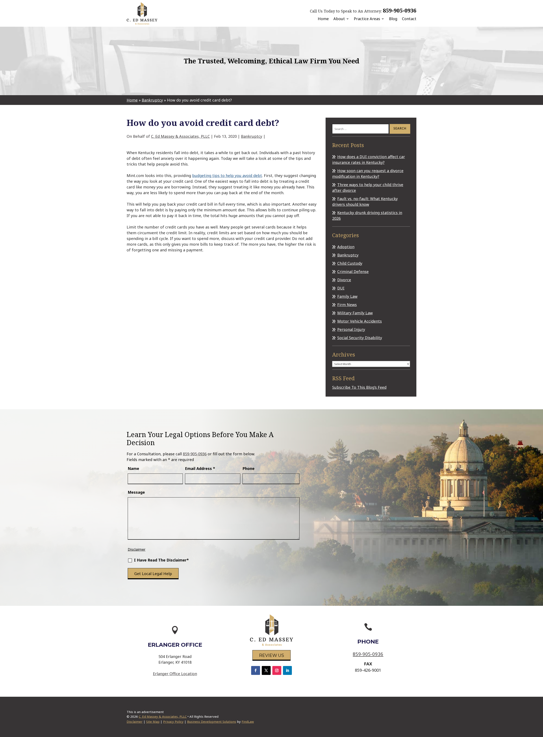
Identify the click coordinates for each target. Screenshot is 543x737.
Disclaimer (137, 549)
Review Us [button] (271, 655)
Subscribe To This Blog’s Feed (359, 387)
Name (133, 468)
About (339, 18)
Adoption (345, 246)
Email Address (200, 468)
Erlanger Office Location (175, 673)
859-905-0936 (399, 10)
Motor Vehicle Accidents (359, 321)
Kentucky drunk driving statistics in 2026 (367, 215)
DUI (340, 288)
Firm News (347, 304)
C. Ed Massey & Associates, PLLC (180, 136)
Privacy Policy (173, 721)
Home (323, 18)
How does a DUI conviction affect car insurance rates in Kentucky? (368, 159)
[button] (539, 706)
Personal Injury (351, 329)
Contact (409, 18)
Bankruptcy (251, 136)
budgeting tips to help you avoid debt (227, 175)
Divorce (344, 279)
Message (136, 492)
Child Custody (349, 263)
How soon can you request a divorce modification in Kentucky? (367, 173)
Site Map (153, 721)
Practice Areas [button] (367, 18)
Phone (248, 468)
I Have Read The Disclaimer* (161, 560)
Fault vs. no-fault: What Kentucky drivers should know (365, 201)
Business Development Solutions (211, 721)
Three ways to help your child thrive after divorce (367, 187)
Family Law (347, 296)
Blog (393, 18)
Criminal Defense (353, 271)
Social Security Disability (359, 337)
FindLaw (248, 721)
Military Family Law (355, 312)
